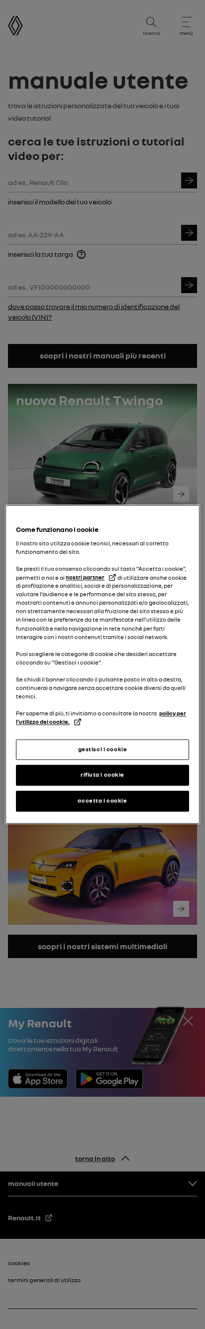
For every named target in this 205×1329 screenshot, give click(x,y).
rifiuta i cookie (102, 775)
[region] (102, 664)
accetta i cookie (102, 801)
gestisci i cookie (102, 749)
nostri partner (85, 577)
